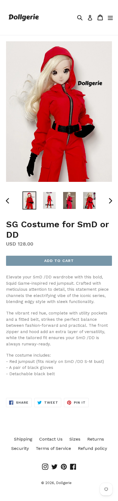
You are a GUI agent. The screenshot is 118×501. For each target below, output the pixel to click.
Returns (95, 439)
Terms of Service (53, 448)
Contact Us (51, 439)
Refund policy (92, 448)
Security (20, 448)
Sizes (74, 439)
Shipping (23, 439)
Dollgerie (64, 483)
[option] (29, 200)
